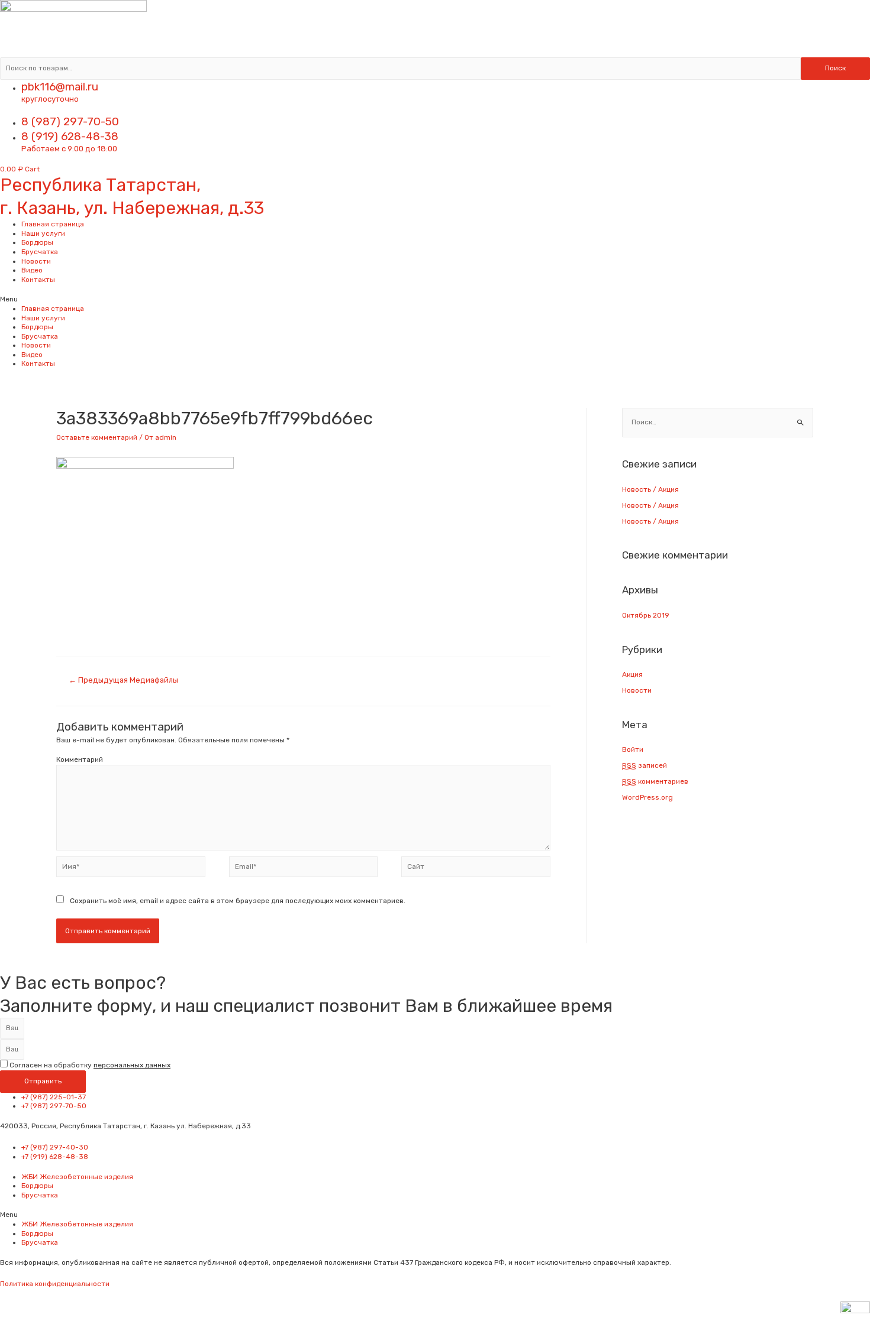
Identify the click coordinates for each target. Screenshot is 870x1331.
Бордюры (37, 242)
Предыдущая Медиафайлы (123, 680)
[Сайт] (475, 869)
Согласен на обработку (89, 1065)
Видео (32, 270)
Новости (36, 261)
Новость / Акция (650, 489)
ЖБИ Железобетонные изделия (77, 1177)
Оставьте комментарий (96, 437)
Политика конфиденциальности (54, 1284)
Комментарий (79, 759)
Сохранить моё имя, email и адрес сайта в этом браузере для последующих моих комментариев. (237, 901)
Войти (632, 749)
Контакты (38, 279)
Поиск (835, 68)
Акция (632, 674)
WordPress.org (647, 797)
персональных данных (132, 1065)
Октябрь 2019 (645, 615)
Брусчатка (39, 252)
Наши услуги (43, 233)
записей (644, 765)
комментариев (655, 781)
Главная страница (52, 224)
